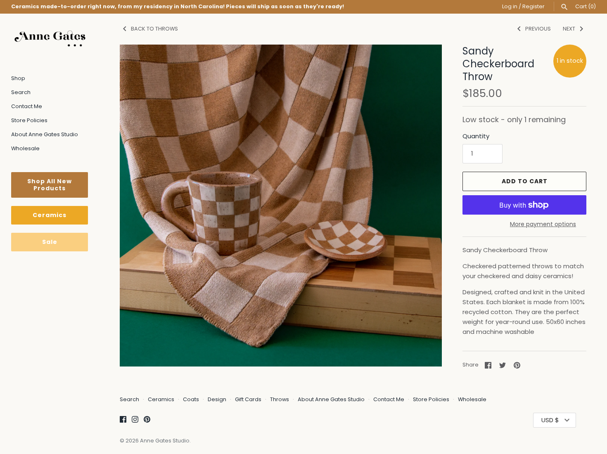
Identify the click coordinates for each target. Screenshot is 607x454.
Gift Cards (248, 399)
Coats (191, 399)
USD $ (550, 420)
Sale (49, 242)
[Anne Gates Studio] (49, 38)
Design (217, 399)
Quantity (475, 136)
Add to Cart (525, 181)
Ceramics (49, 215)
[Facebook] (123, 420)
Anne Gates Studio (165, 440)
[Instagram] (135, 420)
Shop (18, 78)
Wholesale (25, 148)
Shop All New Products (49, 184)
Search (21, 92)
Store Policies (29, 120)
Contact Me (26, 106)
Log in (509, 6)
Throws (279, 399)
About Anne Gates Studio (44, 134)
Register (533, 6)
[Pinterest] (147, 420)
